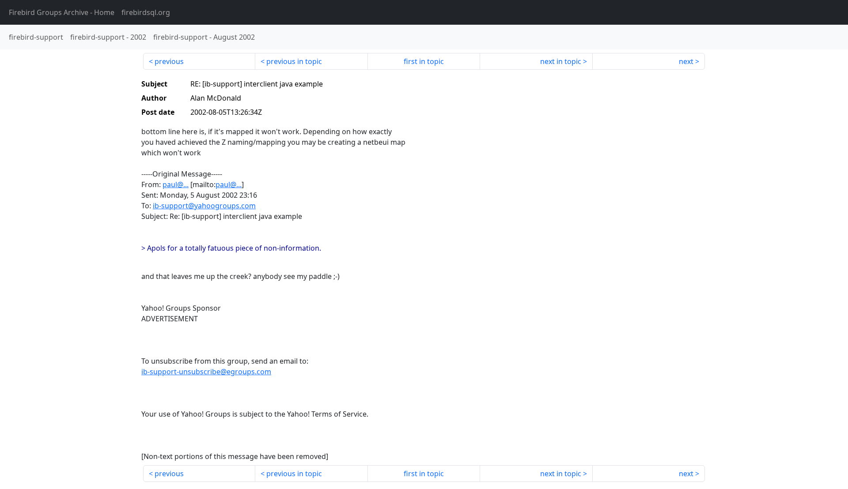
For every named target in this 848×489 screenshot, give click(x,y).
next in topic (560, 61)
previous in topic (294, 61)
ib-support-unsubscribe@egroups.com (206, 371)
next (686, 61)
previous (169, 61)
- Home (61, 12)
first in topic (424, 61)
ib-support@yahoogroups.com (204, 206)
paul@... (176, 184)
